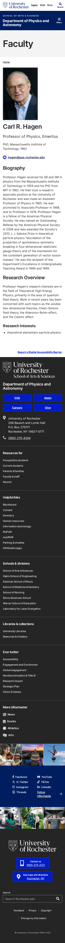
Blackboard (9, 504)
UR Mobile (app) (12, 548)
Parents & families (13, 471)
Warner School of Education (19, 603)
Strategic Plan (11, 686)
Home (6, 62)
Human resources (13, 521)
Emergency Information (33, 918)
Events (11, 721)
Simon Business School (17, 598)
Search (6, 893)
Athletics (13, 728)
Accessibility (10, 659)
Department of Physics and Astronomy (26, 23)
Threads (21, 792)
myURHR (8, 537)
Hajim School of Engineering (19, 576)
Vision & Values (12, 691)
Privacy (32, 910)
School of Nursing (13, 592)
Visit (42, 5)
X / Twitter (22, 782)
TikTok (45, 782)
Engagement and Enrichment (20, 664)
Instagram (22, 787)
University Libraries (14, 631)
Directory (8, 515)
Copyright (46, 910)
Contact (7, 510)
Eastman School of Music (18, 581)
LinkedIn (46, 787)
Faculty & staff (11, 476)
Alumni (7, 482)
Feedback (19, 910)
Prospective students (15, 460)
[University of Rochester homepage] (16, 5)
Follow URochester (44, 794)
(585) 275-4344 (19, 438)
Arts (11, 735)
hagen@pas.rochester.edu (26, 157)
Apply (34, 5)
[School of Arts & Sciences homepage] (29, 370)
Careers (17, 408)
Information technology (17, 526)
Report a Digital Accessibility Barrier (40, 352)
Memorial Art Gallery (15, 636)
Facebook (21, 777)
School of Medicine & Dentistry (21, 587)
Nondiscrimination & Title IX (19, 675)
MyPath (7, 531)
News (11, 714)
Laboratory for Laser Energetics (21, 608)
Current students (13, 465)
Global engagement (14, 670)
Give (49, 5)
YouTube (46, 777)
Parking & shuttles (13, 542)
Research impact (13, 681)
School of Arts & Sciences (21, 15)
